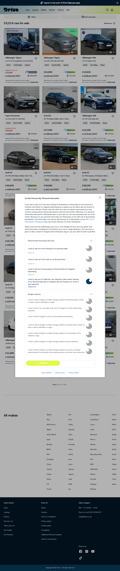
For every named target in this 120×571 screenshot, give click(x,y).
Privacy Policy (74, 373)
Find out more (74, 3)
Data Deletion (46, 373)
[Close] (100, 198)
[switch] (89, 248)
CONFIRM (43, 363)
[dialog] (60, 285)
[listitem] (60, 240)
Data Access (60, 373)
